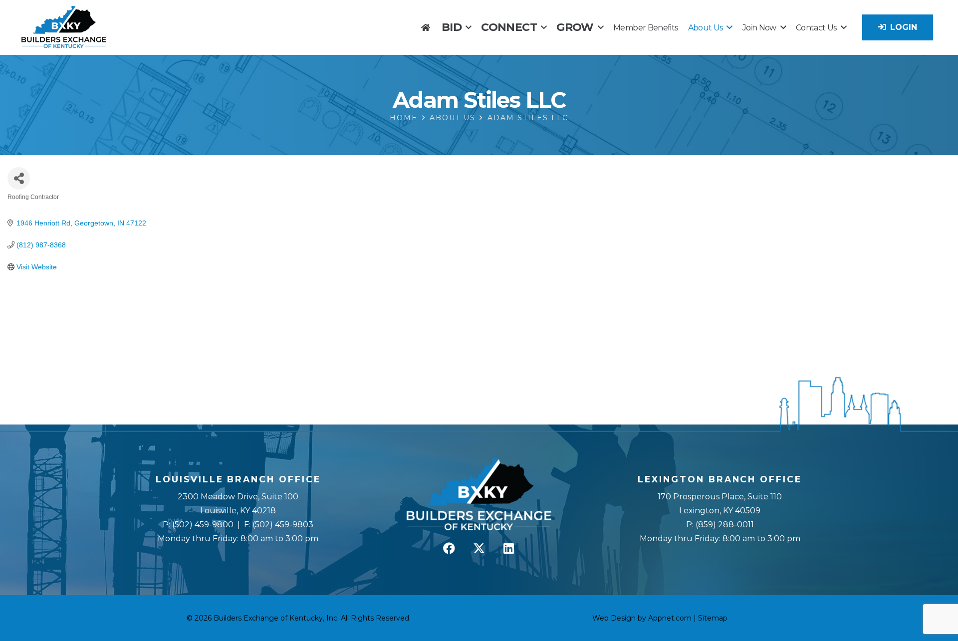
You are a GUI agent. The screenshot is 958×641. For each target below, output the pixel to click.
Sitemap (712, 618)
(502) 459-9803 (282, 524)
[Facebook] (449, 548)
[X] (479, 548)
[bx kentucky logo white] (479, 494)
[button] (468, 27)
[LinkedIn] (509, 548)
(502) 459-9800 (203, 524)
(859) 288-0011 (724, 524)
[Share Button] (18, 178)
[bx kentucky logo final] (64, 27)
